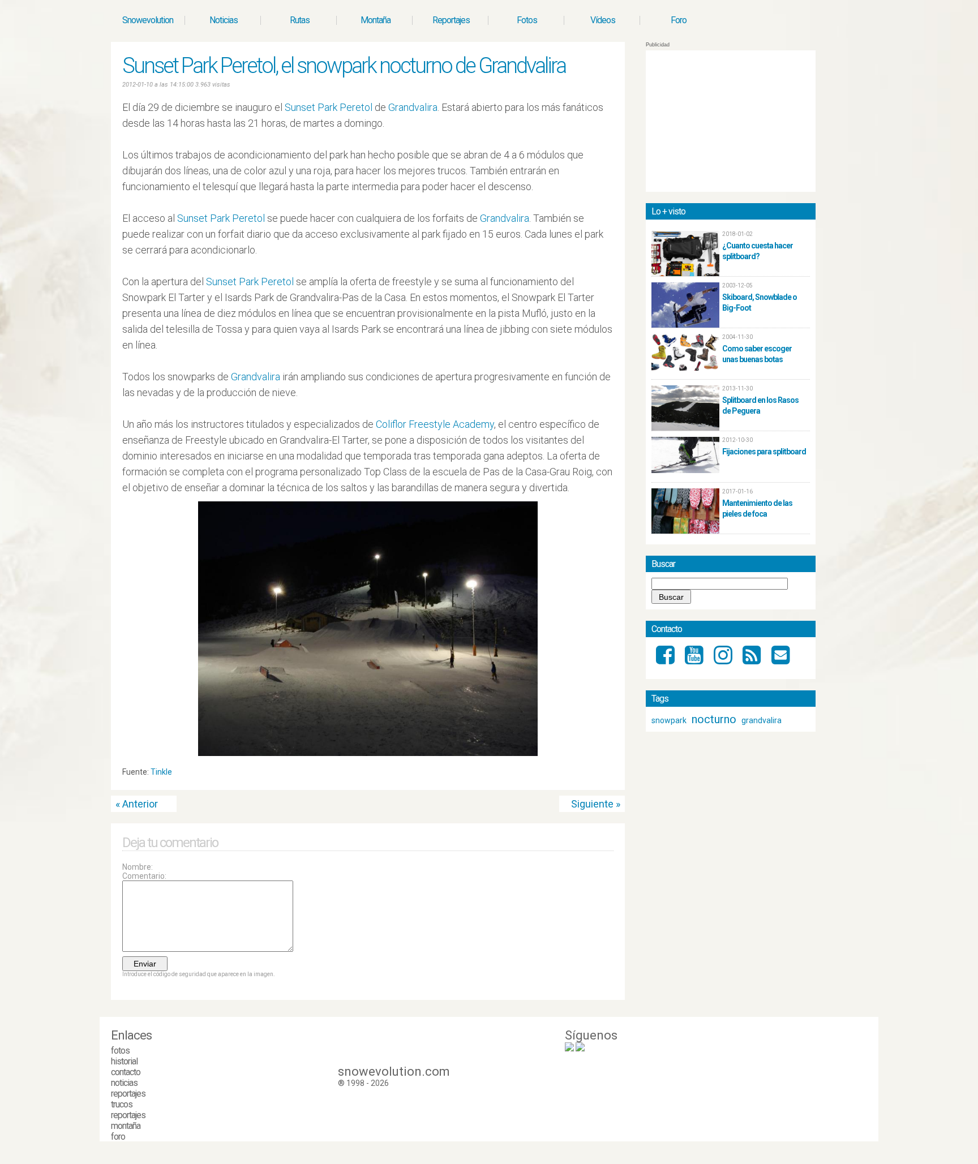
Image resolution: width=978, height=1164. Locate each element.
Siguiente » (595, 804)
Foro (679, 20)
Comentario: (144, 875)
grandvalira (761, 720)
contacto (125, 1072)
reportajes (128, 1093)
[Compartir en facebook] (609, 774)
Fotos (527, 20)
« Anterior (136, 804)
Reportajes (451, 20)
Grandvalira (412, 107)
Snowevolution (147, 20)
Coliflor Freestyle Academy (435, 424)
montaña (125, 1125)
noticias (124, 1082)
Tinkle (161, 771)
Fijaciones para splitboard (764, 451)
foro (118, 1136)
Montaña (376, 20)
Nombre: (137, 866)
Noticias (223, 20)
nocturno (714, 719)
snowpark (669, 720)
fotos (120, 1050)
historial (124, 1061)
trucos (121, 1104)
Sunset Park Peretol (328, 107)
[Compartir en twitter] (598, 774)
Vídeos (602, 20)
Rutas (300, 20)
